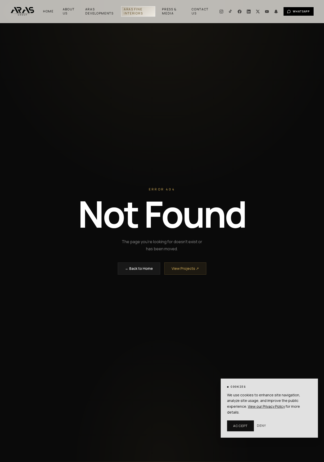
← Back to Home (139, 268)
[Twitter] (258, 11)
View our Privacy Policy (266, 406)
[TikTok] (231, 11)
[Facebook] (240, 11)
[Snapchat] (276, 11)
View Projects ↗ (185, 268)
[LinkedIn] (249, 11)
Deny (261, 426)
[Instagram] (221, 11)
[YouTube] (267, 11)
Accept (240, 425)
